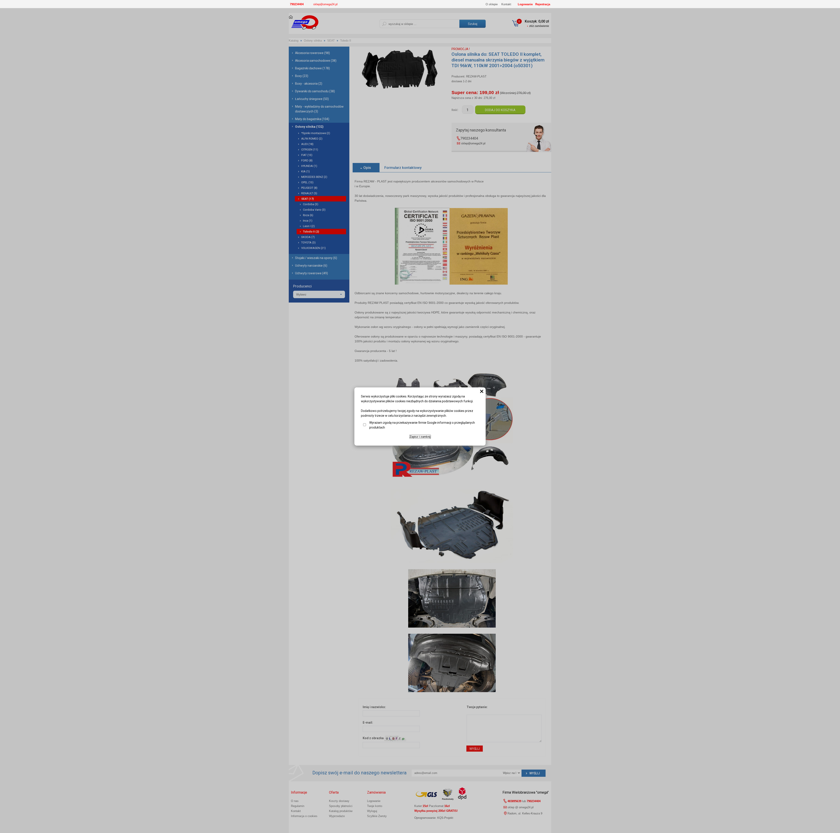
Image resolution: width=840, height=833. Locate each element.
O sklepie (492, 4)
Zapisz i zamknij (420, 436)
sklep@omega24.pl (325, 4)
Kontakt (506, 4)
